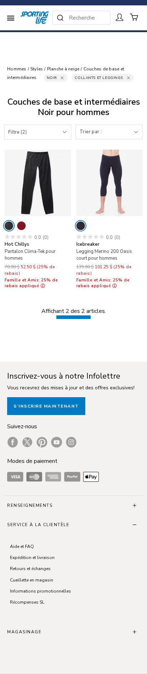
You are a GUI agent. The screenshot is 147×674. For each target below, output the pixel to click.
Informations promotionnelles (40, 591)
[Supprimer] (62, 77)
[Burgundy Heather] (21, 225)
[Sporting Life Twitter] (27, 442)
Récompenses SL (27, 602)
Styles (36, 69)
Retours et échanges (30, 568)
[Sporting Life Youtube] (56, 442)
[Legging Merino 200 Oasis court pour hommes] (109, 183)
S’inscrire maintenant (46, 406)
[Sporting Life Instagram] (71, 442)
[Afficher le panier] (134, 17)
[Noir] (9, 225)
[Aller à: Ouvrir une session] (119, 17)
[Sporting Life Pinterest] (41, 442)
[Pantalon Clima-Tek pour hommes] (38, 183)
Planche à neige (63, 69)
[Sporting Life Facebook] (12, 442)
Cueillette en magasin (31, 580)
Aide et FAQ (22, 546)
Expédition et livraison (32, 557)
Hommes (16, 69)
